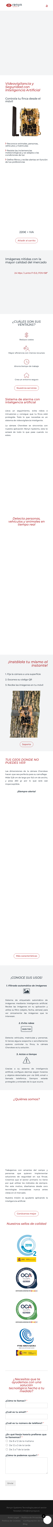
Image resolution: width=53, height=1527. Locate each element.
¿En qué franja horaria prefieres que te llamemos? (25, 1436)
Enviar (10, 1483)
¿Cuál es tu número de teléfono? (24, 1423)
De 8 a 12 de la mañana (21, 1441)
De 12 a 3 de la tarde (19, 1445)
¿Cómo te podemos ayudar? (22, 1455)
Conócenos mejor (26, 1213)
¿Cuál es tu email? (16, 1412)
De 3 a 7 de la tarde (19, 1449)
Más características (26, 956)
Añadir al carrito (26, 240)
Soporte (26, 744)
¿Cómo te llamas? (16, 1400)
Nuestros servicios (27, 388)
